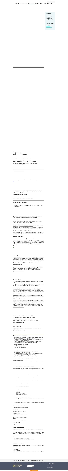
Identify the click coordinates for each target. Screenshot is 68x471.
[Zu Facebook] (13, 1)
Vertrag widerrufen (34, 470)
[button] (54, 1)
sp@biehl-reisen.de (49, 27)
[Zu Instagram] (15, 1)
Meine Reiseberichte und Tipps (50, 28)
